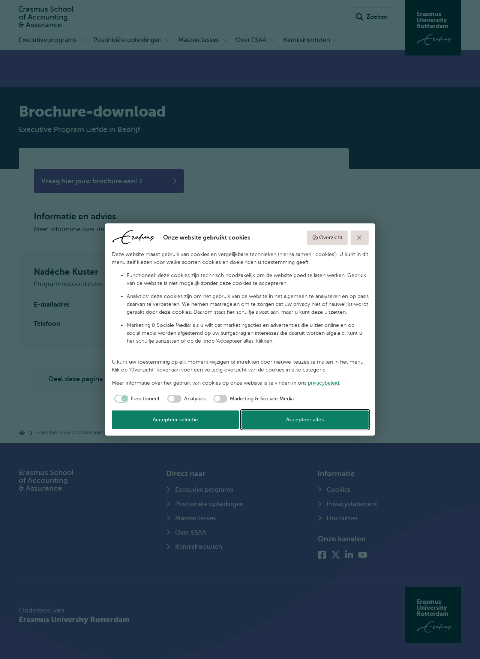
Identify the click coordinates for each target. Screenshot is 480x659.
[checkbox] (136, 399)
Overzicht (330, 237)
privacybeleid (323, 383)
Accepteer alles (305, 419)
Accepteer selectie (175, 419)
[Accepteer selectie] (360, 238)
